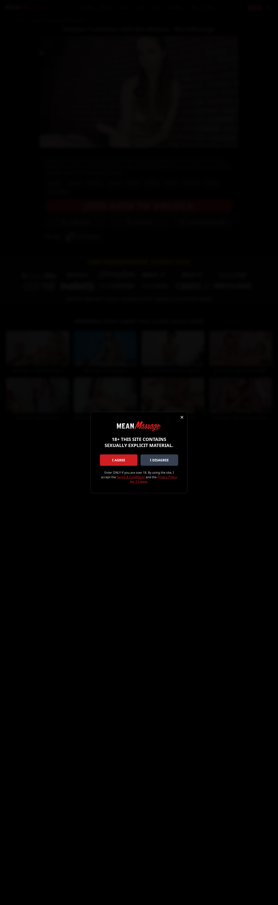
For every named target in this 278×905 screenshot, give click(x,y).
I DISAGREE (159, 460)
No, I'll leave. (139, 482)
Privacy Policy (166, 477)
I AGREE (118, 460)
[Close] (182, 417)
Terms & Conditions (131, 477)
